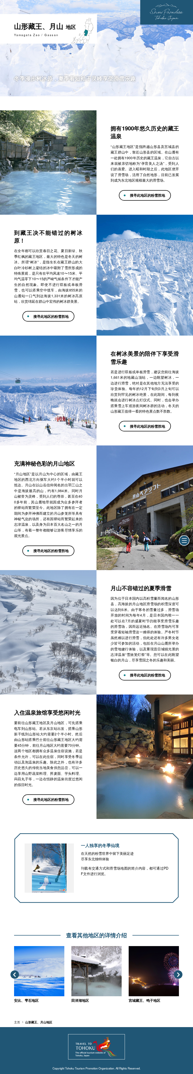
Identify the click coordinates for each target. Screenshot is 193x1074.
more (18, 948)
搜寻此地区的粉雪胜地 (147, 195)
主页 (17, 1022)
